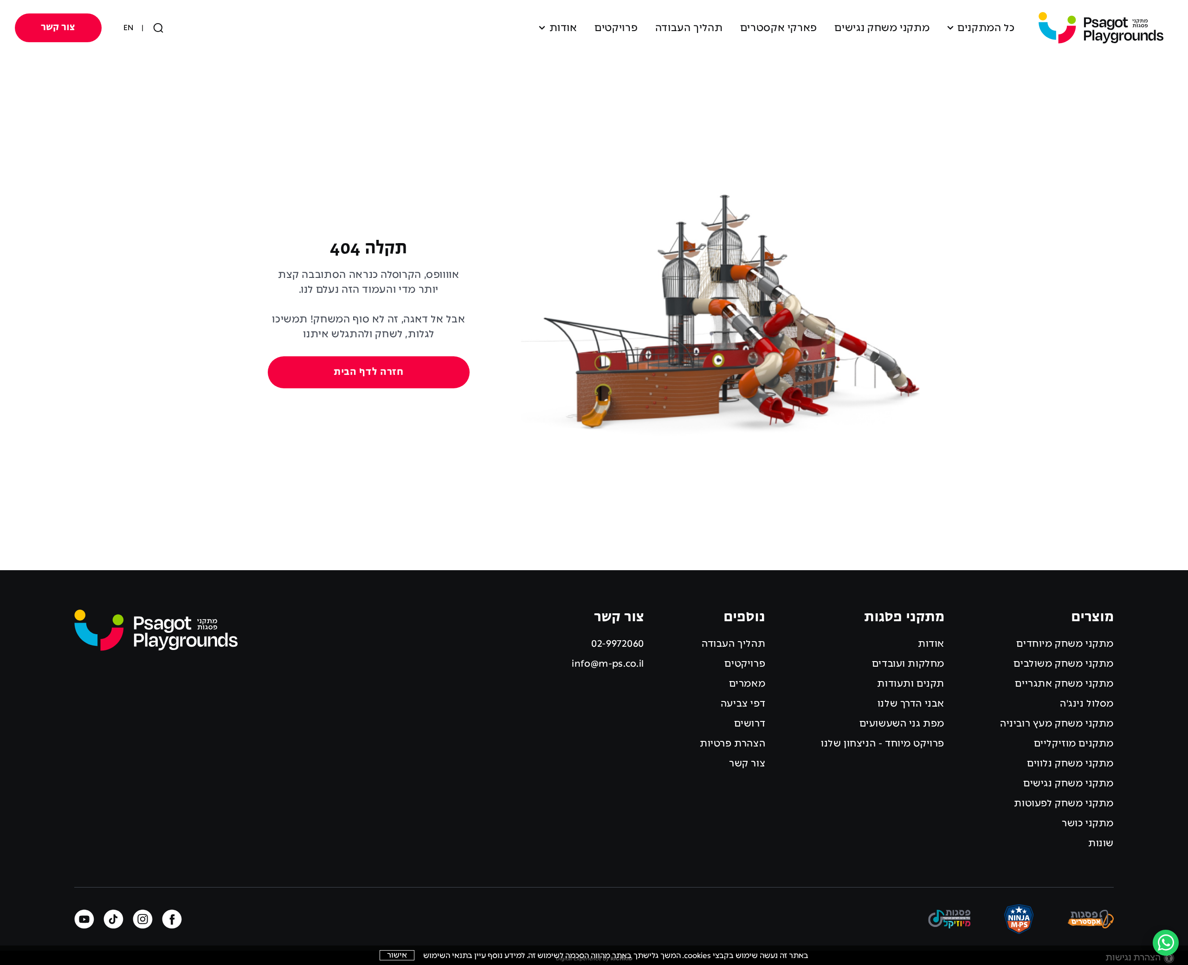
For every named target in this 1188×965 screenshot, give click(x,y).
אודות (563, 27)
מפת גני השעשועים (901, 723)
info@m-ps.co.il (608, 663)
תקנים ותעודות (910, 683)
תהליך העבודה (689, 27)
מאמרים (747, 683)
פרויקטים (616, 27)
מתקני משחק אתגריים (1064, 683)
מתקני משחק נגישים (882, 27)
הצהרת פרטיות (732, 743)
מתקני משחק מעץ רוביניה (1057, 723)
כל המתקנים (985, 27)
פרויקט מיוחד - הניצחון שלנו (882, 743)
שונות (1101, 843)
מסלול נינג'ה (1087, 703)
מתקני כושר (1088, 823)
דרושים (750, 723)
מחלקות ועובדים (908, 663)
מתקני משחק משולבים (1064, 663)
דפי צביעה (743, 703)
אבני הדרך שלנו (911, 703)
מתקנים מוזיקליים (1074, 743)
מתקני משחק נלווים (1070, 763)
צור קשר (58, 27)
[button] (594, 28)
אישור (397, 955)
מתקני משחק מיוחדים (1065, 643)
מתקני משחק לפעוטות (1064, 803)
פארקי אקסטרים (778, 27)
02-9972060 (617, 643)
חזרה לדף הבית (368, 372)
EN (128, 28)
